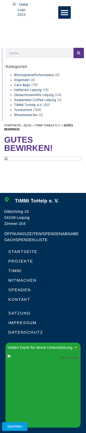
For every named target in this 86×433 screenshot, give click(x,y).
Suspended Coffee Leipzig (35, 100)
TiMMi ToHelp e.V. (48, 125)
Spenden (19, 290)
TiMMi (15, 271)
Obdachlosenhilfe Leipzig (34, 95)
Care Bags (22, 85)
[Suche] (78, 53)
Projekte (20, 261)
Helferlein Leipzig (28, 90)
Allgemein (21, 80)
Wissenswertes (26, 115)
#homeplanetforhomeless (34, 75)
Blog (28, 125)
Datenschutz (25, 332)
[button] (64, 12)
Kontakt (19, 299)
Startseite (12, 125)
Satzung (19, 313)
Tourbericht (23, 110)
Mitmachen (22, 280)
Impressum (22, 323)
